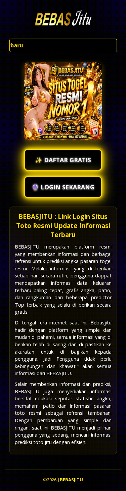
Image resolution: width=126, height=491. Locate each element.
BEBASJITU (71, 480)
